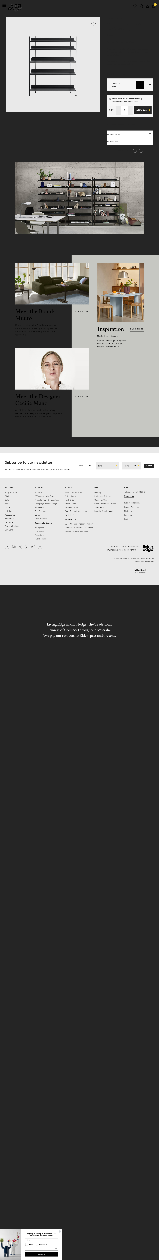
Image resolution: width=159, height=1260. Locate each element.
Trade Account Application (76, 511)
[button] (130, 84)
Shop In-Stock (11, 492)
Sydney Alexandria (132, 503)
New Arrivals (10, 519)
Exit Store (9, 522)
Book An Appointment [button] (103, 511)
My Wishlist (69, 515)
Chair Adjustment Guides (105, 504)
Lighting (8, 511)
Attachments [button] (112, 141)
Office (7, 507)
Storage (110, 18)
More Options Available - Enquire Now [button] (121, 125)
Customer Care (100, 500)
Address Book (70, 504)
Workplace (39, 528)
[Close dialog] (60, 1231)
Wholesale (39, 507)
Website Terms (149, 562)
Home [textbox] (80, 466)
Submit (149, 466)
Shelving (119, 18)
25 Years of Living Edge (44, 496)
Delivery (97, 492)
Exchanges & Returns (103, 496)
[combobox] (85, 465)
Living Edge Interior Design (46, 504)
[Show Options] (56, 1248)
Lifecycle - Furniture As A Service (79, 528)
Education (39, 535)
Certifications (40, 511)
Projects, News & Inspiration (47, 500)
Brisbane (128, 515)
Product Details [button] (113, 134)
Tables (7, 504)
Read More (82, 311)
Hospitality (39, 531)
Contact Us (129, 496)
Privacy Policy (139, 562)
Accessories (10, 515)
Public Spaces (41, 539)
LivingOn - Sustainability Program (79, 524)
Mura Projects (41, 519)
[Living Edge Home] (15, 7)
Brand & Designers (12, 526)
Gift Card (9, 530)
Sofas (7, 500)
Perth (126, 519)
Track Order (70, 500)
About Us (39, 492)
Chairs (7, 496)
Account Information (73, 492)
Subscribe (41, 1254)
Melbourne (128, 511)
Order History (70, 496)
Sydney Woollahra (131, 507)
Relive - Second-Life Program (77, 531)
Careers (38, 515)
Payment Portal (71, 507)
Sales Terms (99, 507)
